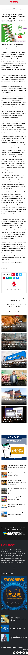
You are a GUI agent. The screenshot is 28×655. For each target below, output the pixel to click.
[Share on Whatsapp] (10, 278)
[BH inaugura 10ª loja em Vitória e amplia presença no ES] (14, 396)
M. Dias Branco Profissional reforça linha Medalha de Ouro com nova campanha (17, 482)
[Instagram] (17, 652)
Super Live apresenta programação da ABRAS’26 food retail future (18, 619)
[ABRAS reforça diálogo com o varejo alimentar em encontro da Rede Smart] (5, 637)
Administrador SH (11, 20)
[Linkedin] (14, 652)
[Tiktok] (27, 652)
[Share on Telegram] (14, 278)
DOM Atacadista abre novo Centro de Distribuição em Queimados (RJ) (17, 491)
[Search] (26, 2)
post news (4, 268)
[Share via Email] (17, 278)
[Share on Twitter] (20, 274)
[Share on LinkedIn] (7, 278)
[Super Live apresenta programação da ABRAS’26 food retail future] (5, 619)
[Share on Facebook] (17, 274)
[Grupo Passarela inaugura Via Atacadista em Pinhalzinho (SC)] (14, 414)
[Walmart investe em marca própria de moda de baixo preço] (14, 359)
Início (2, 8)
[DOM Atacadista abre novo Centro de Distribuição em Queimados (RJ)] (14, 341)
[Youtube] (23, 652)
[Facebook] (20, 652)
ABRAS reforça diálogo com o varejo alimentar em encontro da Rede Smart (18, 637)
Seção (6, 8)
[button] (14, 447)
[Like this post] (13, 274)
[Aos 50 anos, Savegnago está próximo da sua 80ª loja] (14, 378)
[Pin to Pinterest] (4, 278)
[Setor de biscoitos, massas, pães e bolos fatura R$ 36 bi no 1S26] (14, 323)
